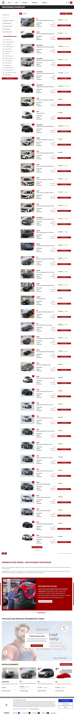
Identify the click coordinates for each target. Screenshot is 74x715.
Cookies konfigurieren (37, 645)
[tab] (24, 613)
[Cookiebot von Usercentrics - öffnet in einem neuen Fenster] (6, 713)
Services (25, 2)
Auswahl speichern (65, 703)
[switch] (29, 713)
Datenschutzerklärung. (35, 708)
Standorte (34, 2)
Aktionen (44, 2)
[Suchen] (69, 3)
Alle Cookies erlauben (65, 700)
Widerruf (65, 707)
